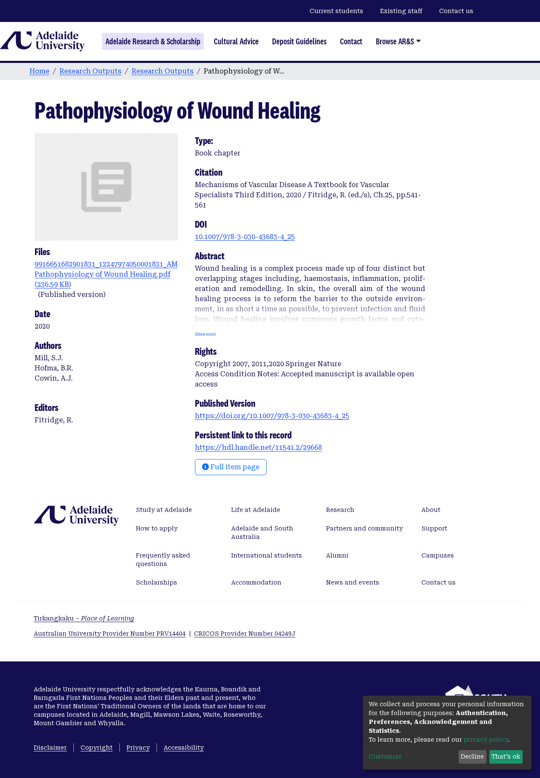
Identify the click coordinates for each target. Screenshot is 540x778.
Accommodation (256, 582)
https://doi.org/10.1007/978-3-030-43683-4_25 (272, 416)
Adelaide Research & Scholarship (152, 41)
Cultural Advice (236, 41)
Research (340, 509)
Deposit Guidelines (299, 41)
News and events (352, 582)
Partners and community (364, 528)
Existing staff (401, 11)
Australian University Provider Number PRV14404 (110, 633)
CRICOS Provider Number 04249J (244, 633)
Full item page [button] (234, 467)
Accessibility (184, 747)
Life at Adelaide (255, 509)
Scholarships (156, 582)
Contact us (456, 11)
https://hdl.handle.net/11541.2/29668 (258, 447)
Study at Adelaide (164, 509)
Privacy (138, 747)
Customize (385, 756)
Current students (336, 11)
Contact (351, 41)
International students (266, 555)
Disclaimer (50, 747)
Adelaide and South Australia (262, 532)
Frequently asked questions (163, 559)
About (430, 509)
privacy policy (486, 739)
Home (39, 71)
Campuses (437, 555)
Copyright (97, 747)
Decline (472, 756)
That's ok (505, 756)
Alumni (337, 555)
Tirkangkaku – (84, 618)
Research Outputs (90, 71)
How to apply (157, 528)
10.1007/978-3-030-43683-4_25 (245, 237)
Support (434, 528)
